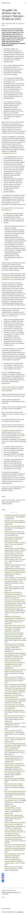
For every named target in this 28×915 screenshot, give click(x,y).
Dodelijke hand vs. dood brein (13, 723)
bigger (3, 496)
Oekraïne (4, 892)
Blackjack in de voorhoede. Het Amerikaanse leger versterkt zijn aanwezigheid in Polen (13, 594)
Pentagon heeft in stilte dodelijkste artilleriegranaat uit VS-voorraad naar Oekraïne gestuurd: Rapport (15, 765)
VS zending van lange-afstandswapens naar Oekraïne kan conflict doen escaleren (15, 839)
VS (20, 892)
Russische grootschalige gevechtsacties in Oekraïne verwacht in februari (15, 542)
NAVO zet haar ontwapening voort (14, 537)
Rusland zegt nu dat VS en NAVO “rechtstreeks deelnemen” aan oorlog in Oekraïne (15, 689)
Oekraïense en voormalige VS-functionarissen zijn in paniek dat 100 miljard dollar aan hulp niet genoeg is (15, 618)
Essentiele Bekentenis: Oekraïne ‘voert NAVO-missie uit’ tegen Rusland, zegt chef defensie (15, 627)
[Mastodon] (14, 876)
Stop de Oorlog (6, 3)
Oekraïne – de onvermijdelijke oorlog (15, 526)
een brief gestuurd (14, 350)
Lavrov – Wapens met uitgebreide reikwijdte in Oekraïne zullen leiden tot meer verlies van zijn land (15, 831)
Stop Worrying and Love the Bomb (14, 710)
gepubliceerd (5, 279)
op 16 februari (20, 434)
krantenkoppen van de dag (9, 389)
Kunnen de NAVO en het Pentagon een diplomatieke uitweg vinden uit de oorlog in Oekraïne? (15, 608)
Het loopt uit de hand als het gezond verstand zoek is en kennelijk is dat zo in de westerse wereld (15, 601)
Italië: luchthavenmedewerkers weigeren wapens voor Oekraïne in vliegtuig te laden (14, 861)
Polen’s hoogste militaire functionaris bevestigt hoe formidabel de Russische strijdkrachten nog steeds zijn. (15, 572)
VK (18, 892)
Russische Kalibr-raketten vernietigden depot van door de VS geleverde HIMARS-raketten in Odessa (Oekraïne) (15, 824)
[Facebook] (14, 874)
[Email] (14, 879)
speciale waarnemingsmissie (11, 430)
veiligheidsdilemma (7, 153)
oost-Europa (9, 892)
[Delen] (14, 881)
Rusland (15, 892)
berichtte (12, 40)
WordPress (20, 912)
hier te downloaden (16, 279)
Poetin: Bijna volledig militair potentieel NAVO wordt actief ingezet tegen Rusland (15, 671)
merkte (16, 314)
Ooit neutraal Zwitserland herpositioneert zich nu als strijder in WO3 (15, 750)
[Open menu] (25, 3)
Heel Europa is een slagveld (12, 587)
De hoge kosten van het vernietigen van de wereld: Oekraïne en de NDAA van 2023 (15, 645)
